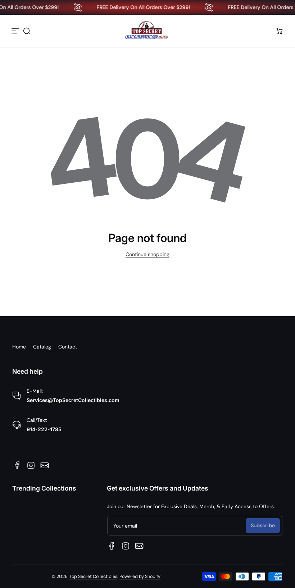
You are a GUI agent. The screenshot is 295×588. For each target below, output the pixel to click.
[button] (27, 31)
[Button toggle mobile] (16, 31)
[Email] (44, 465)
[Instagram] (31, 465)
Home (19, 346)
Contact (67, 346)
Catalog (42, 346)
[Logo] (147, 31)
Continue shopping (147, 254)
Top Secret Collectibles (93, 576)
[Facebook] (17, 465)
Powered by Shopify (139, 576)
